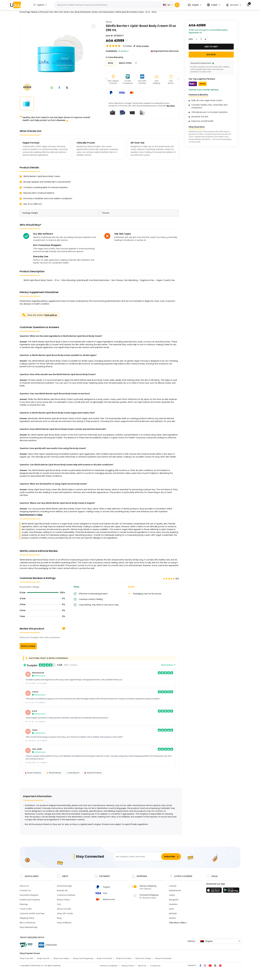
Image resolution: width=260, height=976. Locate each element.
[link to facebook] (59, 87)
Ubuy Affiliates (64, 922)
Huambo (173, 904)
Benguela (173, 899)
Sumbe (172, 918)
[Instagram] (205, 966)
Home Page (25, 12)
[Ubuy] (15, 4)
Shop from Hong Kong (83, 958)
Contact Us (25, 890)
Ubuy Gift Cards (65, 913)
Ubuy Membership (28, 927)
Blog (59, 918)
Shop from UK (43, 958)
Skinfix (109, 22)
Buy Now (171, 105)
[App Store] (214, 891)
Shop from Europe (163, 958)
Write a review (28, 646)
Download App (64, 886)
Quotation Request (29, 895)
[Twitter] (215, 966)
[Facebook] (201, 966)
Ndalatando (175, 890)
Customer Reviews (66, 895)
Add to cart (211, 46)
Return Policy (63, 899)
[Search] (177, 5)
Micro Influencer (28, 922)
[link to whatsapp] (52, 87)
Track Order (26, 909)
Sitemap (24, 904)
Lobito (172, 895)
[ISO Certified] (46, 944)
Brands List (62, 890)
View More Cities (177, 922)
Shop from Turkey (143, 958)
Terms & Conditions (108, 965)
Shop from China (123, 958)
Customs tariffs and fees (32, 913)
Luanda (172, 886)
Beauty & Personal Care (42, 12)
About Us (24, 886)
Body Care (69, 12)
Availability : (112, 51)
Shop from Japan (61, 958)
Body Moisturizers (83, 12)
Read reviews (167, 665)
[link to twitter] (67, 87)
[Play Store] (231, 891)
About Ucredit (64, 909)
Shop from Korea (104, 958)
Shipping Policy (27, 918)
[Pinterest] (220, 966)
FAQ (59, 904)
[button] (194, 5)
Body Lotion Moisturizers (103, 12)
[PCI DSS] (26, 944)
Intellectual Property (30, 899)
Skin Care (58, 12)
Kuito (171, 909)
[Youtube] (210, 966)
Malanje (173, 913)
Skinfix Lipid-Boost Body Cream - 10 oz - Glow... (137, 12)
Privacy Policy (127, 965)
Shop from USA (26, 958)
